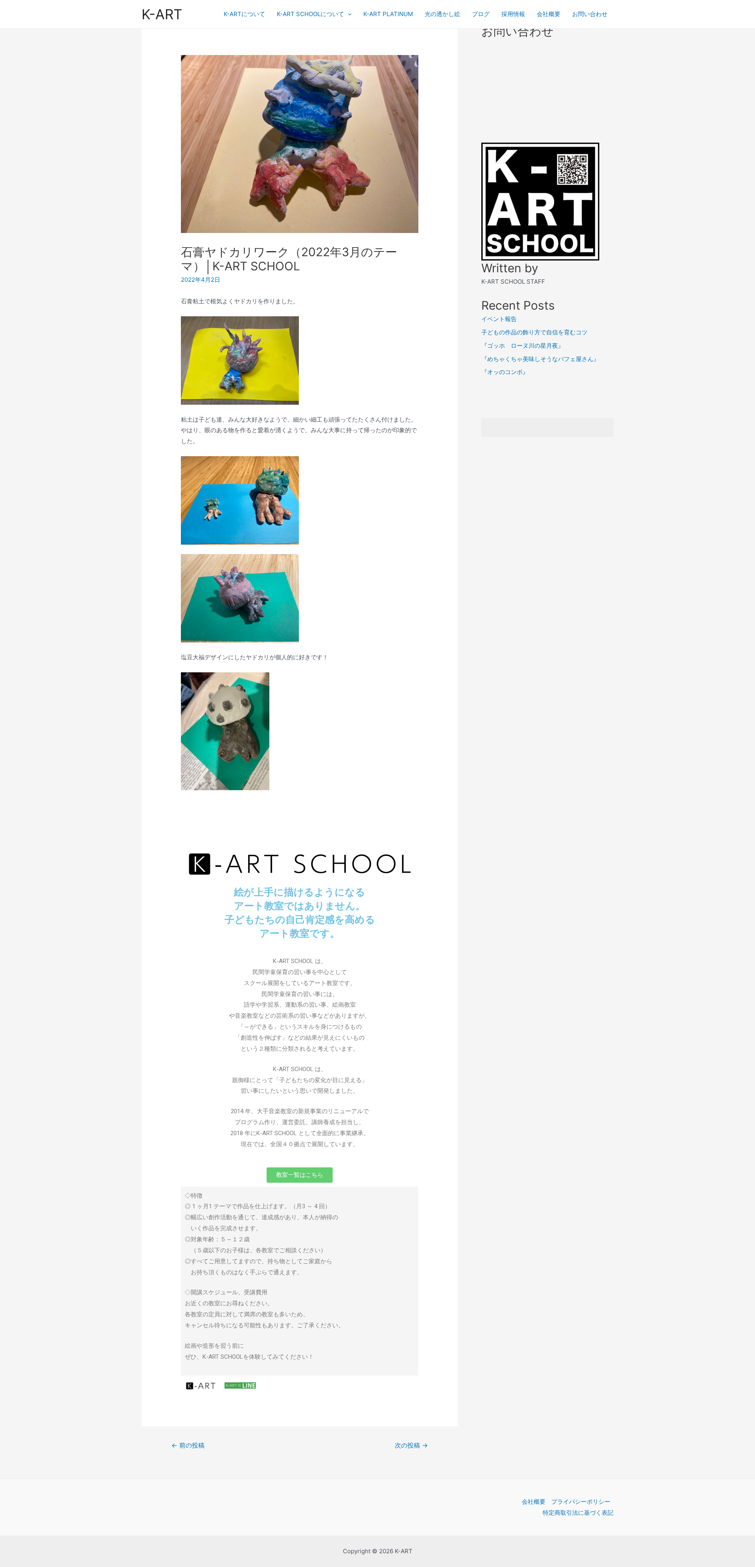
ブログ (481, 14)
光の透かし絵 (442, 14)
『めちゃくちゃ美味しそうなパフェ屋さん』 (540, 359)
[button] (300, 1175)
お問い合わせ (590, 14)
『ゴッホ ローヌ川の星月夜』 (522, 345)
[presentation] (348, 14)
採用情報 (513, 14)
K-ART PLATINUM (388, 14)
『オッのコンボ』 (504, 372)
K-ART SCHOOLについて (310, 14)
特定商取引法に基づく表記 (578, 1512)
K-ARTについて (244, 14)
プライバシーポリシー (580, 1501)
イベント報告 (499, 319)
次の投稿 (411, 1445)
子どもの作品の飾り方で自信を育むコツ (534, 332)
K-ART (162, 14)
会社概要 (548, 14)
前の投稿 (187, 1445)
